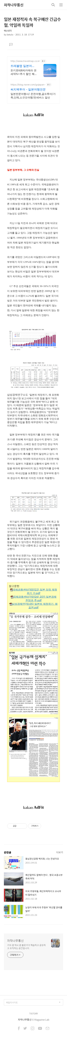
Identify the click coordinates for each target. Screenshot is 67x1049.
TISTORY (33, 1013)
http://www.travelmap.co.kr (25, 61)
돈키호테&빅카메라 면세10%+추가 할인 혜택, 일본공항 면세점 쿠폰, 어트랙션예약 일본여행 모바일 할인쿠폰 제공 (23, 72)
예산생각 (8, 30)
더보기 (59, 852)
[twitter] (25, 1029)
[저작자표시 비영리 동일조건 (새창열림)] (45, 826)
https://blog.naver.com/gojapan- (28, 84)
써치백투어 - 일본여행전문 (28, 89)
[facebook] (19, 1029)
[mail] (47, 1029)
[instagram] (32, 1029)
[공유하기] (19, 826)
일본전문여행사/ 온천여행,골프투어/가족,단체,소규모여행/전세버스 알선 (33, 95)
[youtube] (40, 1029)
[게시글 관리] (23, 826)
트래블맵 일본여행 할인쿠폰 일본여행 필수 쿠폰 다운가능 (23, 66)
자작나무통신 (13, 5)
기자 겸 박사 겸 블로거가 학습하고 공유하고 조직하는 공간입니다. (26, 946)
